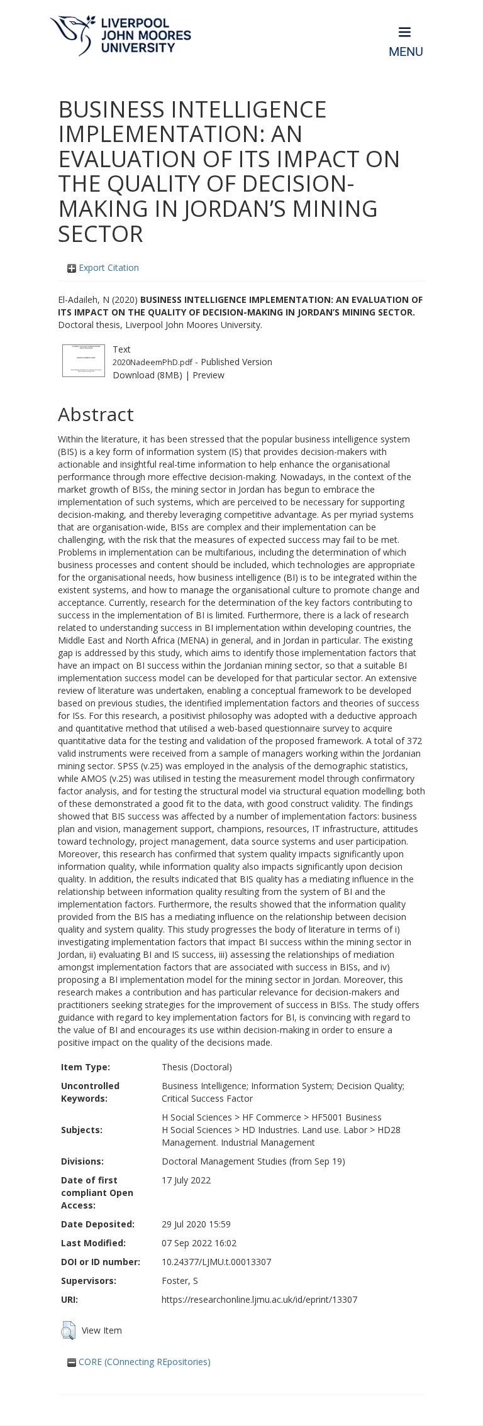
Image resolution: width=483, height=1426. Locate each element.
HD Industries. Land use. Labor (304, 1130)
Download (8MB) (147, 375)
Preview (208, 375)
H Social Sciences (197, 1117)
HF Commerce (271, 1117)
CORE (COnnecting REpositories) (143, 1362)
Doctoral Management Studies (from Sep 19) (253, 1161)
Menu (406, 52)
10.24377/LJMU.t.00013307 (216, 1262)
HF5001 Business (346, 1117)
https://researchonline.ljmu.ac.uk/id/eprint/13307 (259, 1299)
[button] (68, 1330)
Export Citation (107, 267)
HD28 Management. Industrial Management (281, 1136)
